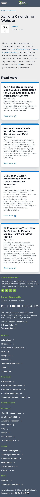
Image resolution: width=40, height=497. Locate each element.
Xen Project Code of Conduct (14, 397)
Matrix (4, 433)
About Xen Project (9, 451)
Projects (4, 335)
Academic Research (10, 421)
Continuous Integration (11, 389)
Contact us (6, 470)
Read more (9, 116)
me (19, 65)
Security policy (8, 466)
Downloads (6, 425)
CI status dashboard (10, 393)
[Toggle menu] (4, 3)
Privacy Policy (7, 325)
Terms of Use (7, 328)
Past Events (6, 437)
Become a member (9, 459)
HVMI (3, 352)
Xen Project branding (10, 484)
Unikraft (5, 360)
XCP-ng (4, 371)
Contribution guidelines (11, 386)
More (3, 476)
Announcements (8, 10)
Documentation (8, 403)
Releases (5, 481)
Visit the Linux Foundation (13, 322)
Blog (3, 429)
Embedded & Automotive (12, 348)
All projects (6, 340)
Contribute (6, 377)
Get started (6, 382)
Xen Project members (10, 455)
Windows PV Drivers (10, 364)
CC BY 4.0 (19, 493)
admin (15, 26)
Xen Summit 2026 (9, 417)
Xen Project (29, 490)
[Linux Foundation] (20, 306)
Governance (6, 462)
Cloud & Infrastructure (11, 413)
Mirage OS (6, 356)
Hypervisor (6, 344)
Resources (5, 408)
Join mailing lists (8, 440)
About (4, 446)
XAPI (3, 367)
